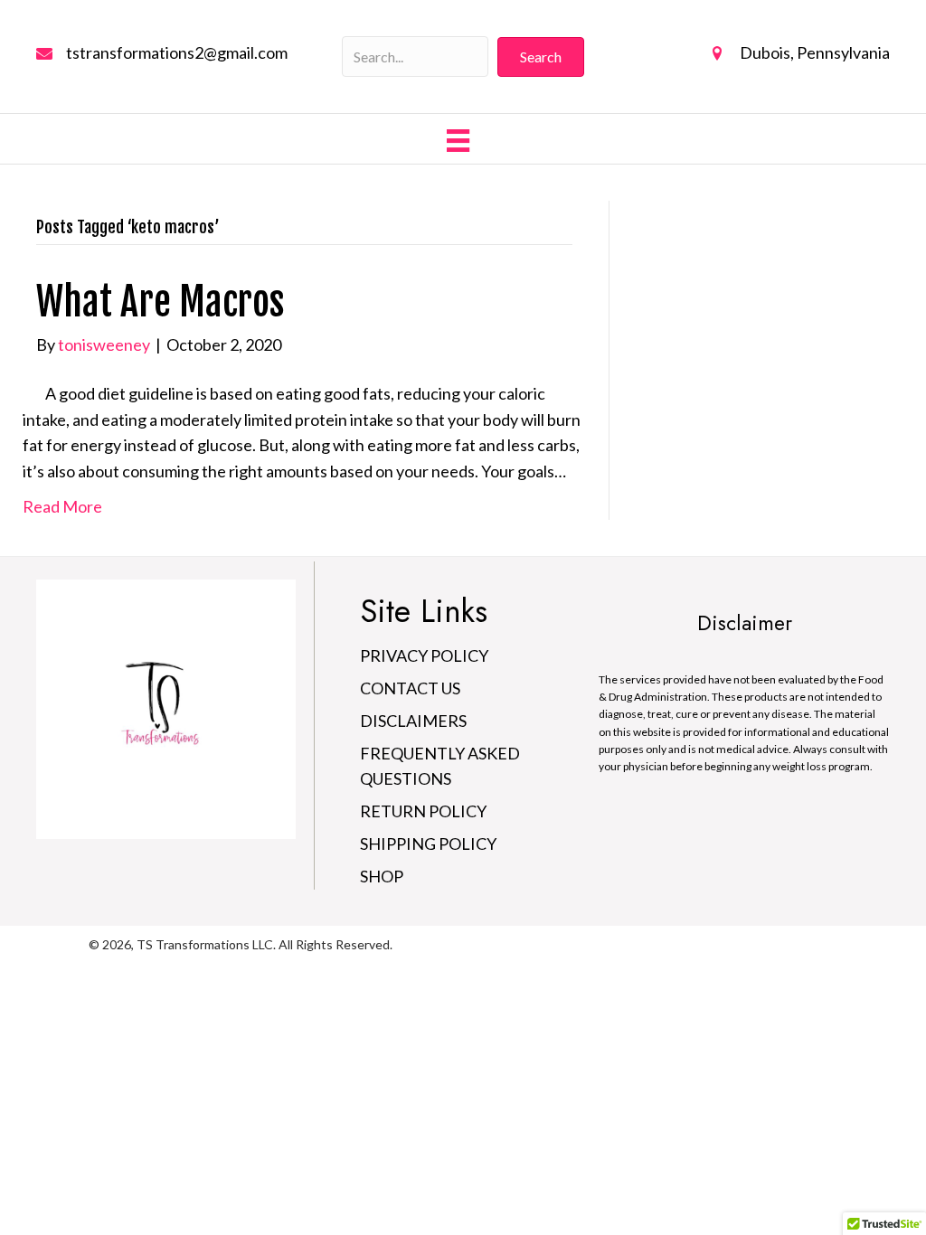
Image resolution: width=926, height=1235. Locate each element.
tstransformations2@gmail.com (177, 52)
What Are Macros (160, 301)
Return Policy (423, 811)
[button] (540, 57)
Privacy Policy (424, 655)
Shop (381, 876)
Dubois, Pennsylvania (815, 52)
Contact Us (410, 688)
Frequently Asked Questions (440, 766)
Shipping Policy (428, 843)
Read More (62, 506)
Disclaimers (413, 721)
